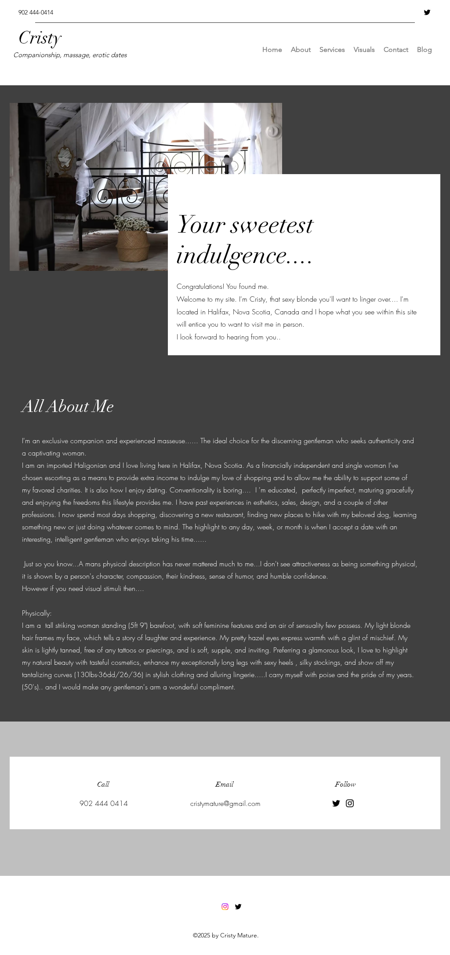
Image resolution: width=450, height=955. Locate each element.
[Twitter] (427, 12)
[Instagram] (350, 803)
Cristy (44, 38)
